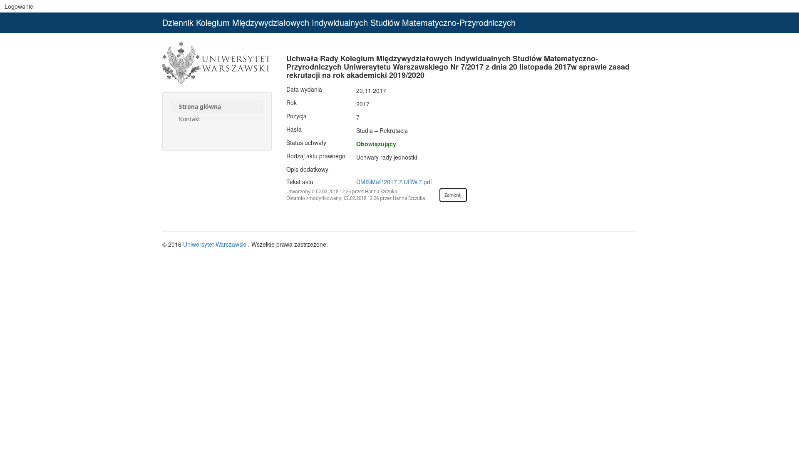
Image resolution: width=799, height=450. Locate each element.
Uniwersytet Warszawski (215, 244)
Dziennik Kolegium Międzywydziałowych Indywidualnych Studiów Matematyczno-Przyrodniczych (339, 22)
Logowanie (19, 6)
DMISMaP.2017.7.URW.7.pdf (394, 182)
